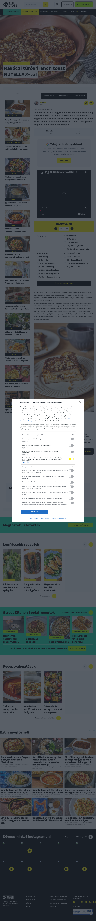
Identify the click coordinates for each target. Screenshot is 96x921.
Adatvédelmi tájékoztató (59, 518)
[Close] (80, 402)
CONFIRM (34, 512)
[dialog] (48, 460)
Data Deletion (34, 518)
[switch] (71, 439)
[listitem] (48, 435)
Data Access (45, 518)
